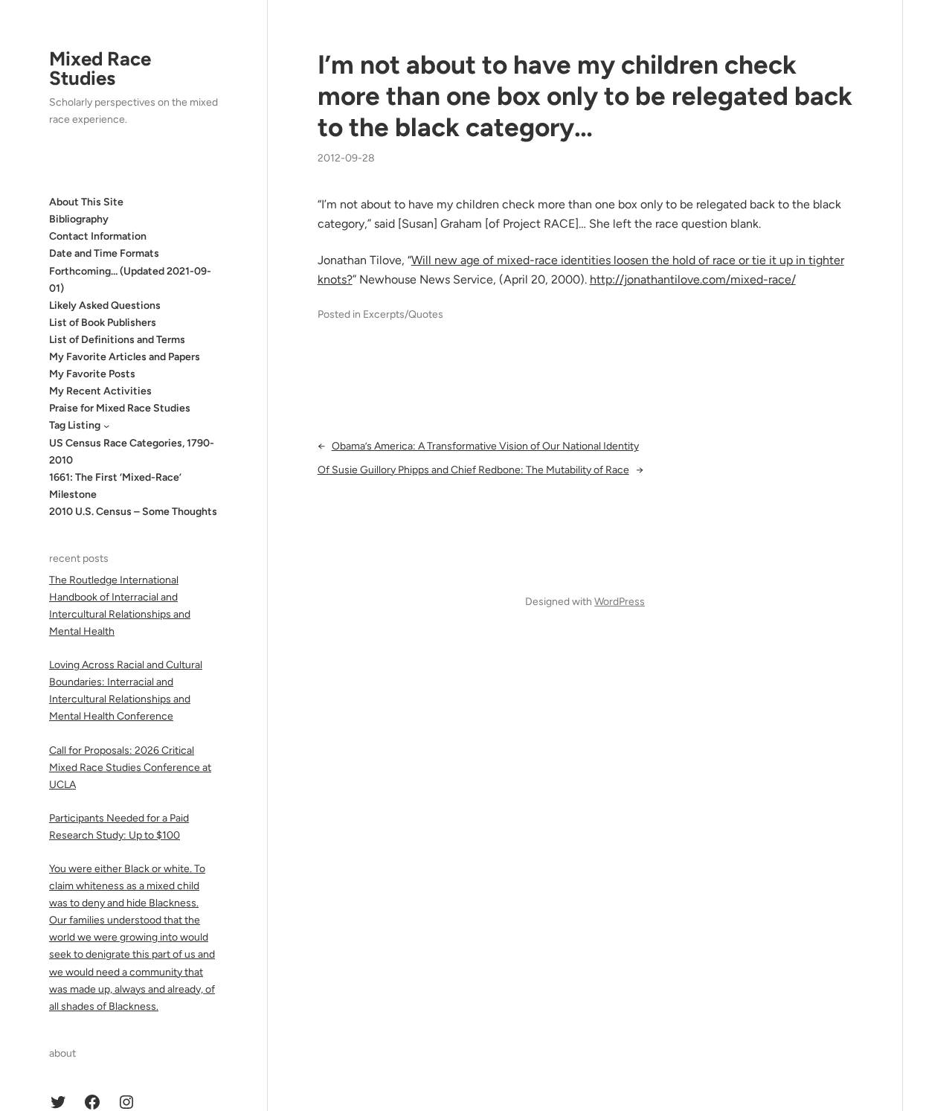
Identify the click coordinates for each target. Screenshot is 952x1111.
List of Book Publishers (102, 322)
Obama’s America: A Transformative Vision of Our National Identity (485, 446)
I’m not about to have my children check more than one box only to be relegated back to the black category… (585, 96)
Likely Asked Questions (105, 305)
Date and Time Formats (104, 253)
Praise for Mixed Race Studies (119, 408)
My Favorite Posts (92, 374)
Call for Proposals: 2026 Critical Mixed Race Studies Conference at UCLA (130, 767)
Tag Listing (74, 425)
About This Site (86, 202)
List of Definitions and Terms (117, 339)
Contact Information (98, 236)
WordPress (619, 601)
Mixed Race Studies (100, 68)
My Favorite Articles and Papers (124, 356)
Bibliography (79, 219)
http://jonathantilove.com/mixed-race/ (693, 279)
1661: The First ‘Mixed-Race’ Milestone (115, 486)
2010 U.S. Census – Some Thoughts (133, 511)
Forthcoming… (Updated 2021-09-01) (130, 280)
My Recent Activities (100, 391)
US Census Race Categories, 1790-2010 (131, 452)
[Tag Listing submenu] (106, 426)
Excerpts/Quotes (403, 314)
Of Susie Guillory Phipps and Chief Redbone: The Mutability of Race (473, 470)
